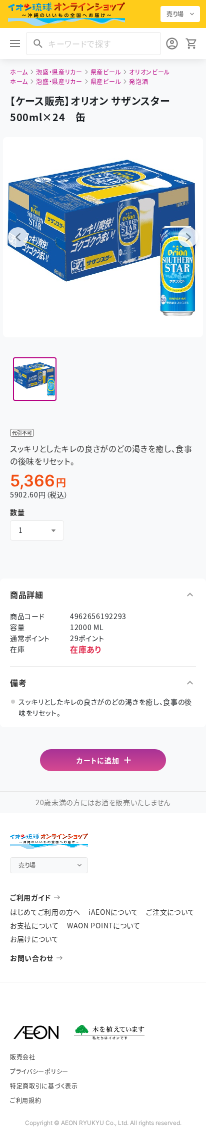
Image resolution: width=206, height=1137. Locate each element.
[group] (34, 379)
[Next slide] (188, 237)
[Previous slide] (18, 237)
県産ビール (106, 72)
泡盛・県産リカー (59, 72)
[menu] (15, 44)
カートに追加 (97, 760)
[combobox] (37, 530)
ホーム (19, 72)
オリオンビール (149, 72)
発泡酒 (138, 81)
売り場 (175, 14)
